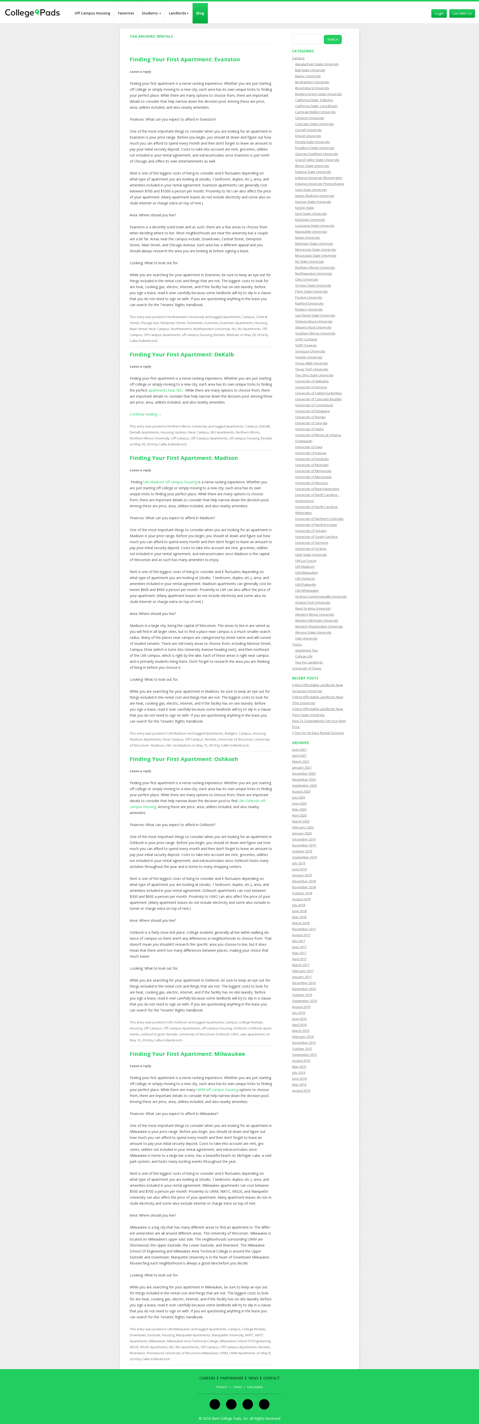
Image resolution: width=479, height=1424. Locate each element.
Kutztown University (310, 219)
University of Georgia (311, 423)
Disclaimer (255, 1387)
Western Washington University (319, 626)
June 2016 (299, 1018)
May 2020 (299, 809)
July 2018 (298, 905)
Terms (237, 1387)
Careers (207, 1378)
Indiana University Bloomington (318, 177)
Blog (200, 13)
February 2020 (303, 827)
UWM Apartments (242, 1353)
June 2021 (299, 749)
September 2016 (304, 1001)
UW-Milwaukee (178, 1329)
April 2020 (299, 815)
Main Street (138, 329)
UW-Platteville (305, 584)
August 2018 (301, 899)
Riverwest (137, 1353)
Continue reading (146, 414)
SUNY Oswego (306, 345)
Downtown (195, 323)
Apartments (232, 317)
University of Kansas (311, 453)
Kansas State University (313, 201)
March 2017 (300, 965)
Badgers (231, 733)
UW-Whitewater (307, 590)
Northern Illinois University (187, 426)
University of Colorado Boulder (318, 399)
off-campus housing (197, 335)
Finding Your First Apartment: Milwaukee (187, 1053)
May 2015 (299, 1066)
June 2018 (299, 911)
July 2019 (298, 863)
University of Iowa (308, 447)
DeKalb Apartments (144, 432)
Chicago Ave (149, 323)
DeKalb (264, 426)
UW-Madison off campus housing (170, 482)
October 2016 (302, 995)
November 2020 (304, 779)
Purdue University (308, 297)
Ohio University (306, 279)
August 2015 (301, 1060)
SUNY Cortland (306, 339)
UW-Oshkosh (177, 1022)
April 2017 (299, 959)
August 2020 (301, 791)
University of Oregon (311, 530)
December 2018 (304, 881)
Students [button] (150, 13)
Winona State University (313, 632)
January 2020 (302, 833)
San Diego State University (315, 315)
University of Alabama (312, 381)
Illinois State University (312, 166)
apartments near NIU (166, 390)
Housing (260, 323)
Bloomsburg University (312, 88)
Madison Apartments (145, 739)
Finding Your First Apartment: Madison (184, 457)
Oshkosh (240, 1028)
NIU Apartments (222, 432)
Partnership (231, 1378)
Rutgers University (309, 309)
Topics (297, 644)
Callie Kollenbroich (144, 340)
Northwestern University (185, 317)
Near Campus (159, 329)
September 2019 (304, 857)
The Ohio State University (314, 375)
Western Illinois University (314, 614)
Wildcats (233, 335)
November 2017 (304, 929)
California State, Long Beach (316, 106)
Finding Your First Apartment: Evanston (185, 59)
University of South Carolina (316, 536)
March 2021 (300, 761)
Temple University (308, 357)
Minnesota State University (315, 249)
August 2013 (301, 1090)
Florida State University (312, 142)
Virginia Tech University (312, 602)
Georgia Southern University (316, 154)
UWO (235, 1034)
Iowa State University (311, 189)
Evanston (212, 323)
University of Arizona (311, 387)
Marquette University (228, 1335)
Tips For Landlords (309, 662)
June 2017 (299, 947)
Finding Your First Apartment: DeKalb (182, 354)
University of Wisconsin (235, 739)
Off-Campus (180, 438)
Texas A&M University (311, 363)
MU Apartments (187, 1347)
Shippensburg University (314, 321)
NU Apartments (249, 329)
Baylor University (308, 76)
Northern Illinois (248, 432)
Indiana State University (313, 171)
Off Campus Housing (92, 13)
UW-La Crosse (305, 560)
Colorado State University (314, 124)
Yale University (306, 638)
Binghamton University (312, 82)
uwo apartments (252, 1034)
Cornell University (308, 130)
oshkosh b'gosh (153, 1034)
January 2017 (302, 977)
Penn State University (311, 291)
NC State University (309, 261)
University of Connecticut (314, 405)
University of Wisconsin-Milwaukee (191, 1353)
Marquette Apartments (193, 1335)
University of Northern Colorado (319, 518)
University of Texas (306, 668)
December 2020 (304, 773)
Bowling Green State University (318, 94)
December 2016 (304, 983)
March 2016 (300, 1030)
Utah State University (311, 554)
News (253, 1378)
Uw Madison (181, 745)
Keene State (304, 207)
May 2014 (299, 1084)
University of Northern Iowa (316, 524)
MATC (249, 1335)
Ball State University (310, 70)
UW (168, 745)
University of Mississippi (313, 477)
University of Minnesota (313, 471)
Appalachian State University (317, 64)
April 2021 (299, 755)
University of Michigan (312, 465)
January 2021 (302, 767)
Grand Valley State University (317, 160)
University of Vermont (311, 542)
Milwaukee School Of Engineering (245, 1341)
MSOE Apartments (154, 1347)
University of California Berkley (318, 393)
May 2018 (299, 917)
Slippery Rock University (313, 327)
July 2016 (298, 1012)
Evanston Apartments (236, 323)
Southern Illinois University (315, 333)
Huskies (181, 432)
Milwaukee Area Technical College (192, 1341)
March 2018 (300, 923)
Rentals (219, 335)
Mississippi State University (316, 255)
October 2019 (302, 851)
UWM (224, 1353)
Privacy (222, 1387)
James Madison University (314, 195)
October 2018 (302, 893)
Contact (271, 1378)
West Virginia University (313, 608)
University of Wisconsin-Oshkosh (204, 1034)
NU (234, 329)
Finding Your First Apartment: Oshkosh (184, 758)
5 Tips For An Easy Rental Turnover (318, 733)
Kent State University (311, 213)
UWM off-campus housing (217, 1089)
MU (171, 1347)
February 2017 (303, 971)
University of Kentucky (312, 459)
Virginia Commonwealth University (321, 596)
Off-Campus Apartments (162, 335)
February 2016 (303, 1036)
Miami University (307, 237)
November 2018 (304, 887)
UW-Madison (177, 733)
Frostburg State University (314, 148)
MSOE (134, 1347)
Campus (248, 317)
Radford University (309, 303)
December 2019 (304, 839)
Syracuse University (310, 351)
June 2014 (299, 1078)
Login (439, 13)
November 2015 (304, 1042)
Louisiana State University (315, 225)
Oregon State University (313, 285)
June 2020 (299, 803)
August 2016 (301, 1007)
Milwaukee (157, 1341)
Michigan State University (314, 243)
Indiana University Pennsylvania (319, 183)
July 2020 (298, 797)
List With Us (462, 13)
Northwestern (181, 329)
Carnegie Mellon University (315, 112)
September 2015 (304, 1054)
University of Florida (310, 417)
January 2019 (302, 875)
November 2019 (304, 845)
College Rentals (251, 1022)
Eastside (153, 1335)
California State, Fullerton (314, 100)
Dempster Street (172, 323)
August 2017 (301, 935)
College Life (304, 656)
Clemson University (309, 118)
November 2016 (304, 989)
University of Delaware (312, 411)
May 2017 (299, 953)
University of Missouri (311, 483)
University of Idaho (309, 429)
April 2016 (299, 1024)
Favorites (126, 13)
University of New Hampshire (317, 489)
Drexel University (308, 136)
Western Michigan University (316, 620)
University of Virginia (310, 548)
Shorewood (155, 1353)
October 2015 (302, 1048)
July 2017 (298, 941)
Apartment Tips (306, 650)
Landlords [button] (177, 13)
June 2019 (299, 869)
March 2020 (300, 821)
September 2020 (304, 785)
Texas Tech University (311, 369)
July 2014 (298, 1072)
